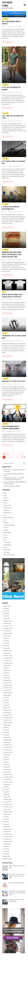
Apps (5, 493)
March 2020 (7, 797)
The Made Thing (7, 4)
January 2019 (7, 831)
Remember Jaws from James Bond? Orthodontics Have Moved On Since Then (12, 254)
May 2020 (6, 792)
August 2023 (7, 695)
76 (11, 457)
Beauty (5, 498)
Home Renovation (8, 517)
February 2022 (7, 740)
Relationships (7, 532)
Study (5, 537)
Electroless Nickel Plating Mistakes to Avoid (14, 474)
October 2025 (7, 631)
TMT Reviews (5, 19)
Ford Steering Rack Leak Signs (12, 486)
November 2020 (8, 777)
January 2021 (7, 772)
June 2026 (6, 611)
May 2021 (6, 762)
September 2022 (8, 722)
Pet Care (6, 527)
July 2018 (6, 846)
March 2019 (7, 826)
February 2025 (7, 650)
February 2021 (7, 769)
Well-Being (7, 552)
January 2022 (7, 742)
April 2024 (6, 675)
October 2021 (7, 750)
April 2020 (6, 794)
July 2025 (6, 638)
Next (22, 457)
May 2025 (6, 643)
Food (4, 292)
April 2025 (6, 645)
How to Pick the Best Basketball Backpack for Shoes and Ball (15, 482)
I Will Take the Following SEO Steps (13, 117)
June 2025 (6, 640)
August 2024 (7, 665)
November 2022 (8, 717)
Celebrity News (8, 507)
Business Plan (7, 505)
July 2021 (6, 757)
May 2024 (6, 673)
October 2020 (7, 779)
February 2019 (7, 829)
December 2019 (8, 804)
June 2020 (6, 789)
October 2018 (7, 839)
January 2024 (7, 683)
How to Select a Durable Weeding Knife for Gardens (14, 470)
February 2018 (7, 859)
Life (5, 520)
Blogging (5, 333)
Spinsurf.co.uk (6, 957)
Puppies (6, 530)
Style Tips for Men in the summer (11, 88)
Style (5, 540)
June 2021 (6, 759)
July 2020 (6, 787)
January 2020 (7, 802)
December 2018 (8, 834)
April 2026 (6, 616)
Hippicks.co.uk (6, 960)
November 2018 (8, 836)
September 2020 (8, 782)
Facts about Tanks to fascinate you (13, 162)
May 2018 (6, 851)
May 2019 (6, 821)
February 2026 (7, 621)
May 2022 (6, 732)
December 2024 (8, 655)
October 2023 (7, 690)
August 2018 (7, 844)
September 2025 (8, 633)
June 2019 (6, 819)
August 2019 (7, 814)
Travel (5, 547)
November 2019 (8, 807)
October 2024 (7, 660)
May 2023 (6, 702)
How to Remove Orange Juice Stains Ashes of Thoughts (12, 295)
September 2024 (8, 663)
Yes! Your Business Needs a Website (11, 22)
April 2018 (6, 854)
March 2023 (7, 707)
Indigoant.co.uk (6, 962)
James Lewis (14, 340)
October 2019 (7, 809)
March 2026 (7, 618)
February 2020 (7, 799)
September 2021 (8, 752)
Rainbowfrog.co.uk (7, 969)
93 (17, 457)
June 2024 (6, 670)
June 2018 (6, 849)
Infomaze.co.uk (6, 966)
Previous (6, 454)
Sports (5, 535)
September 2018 (8, 841)
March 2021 (7, 767)
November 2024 (8, 658)
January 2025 (7, 653)
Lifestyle (6, 522)
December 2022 (8, 715)
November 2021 (8, 747)
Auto (5, 495)
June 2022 (6, 730)
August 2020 (7, 784)
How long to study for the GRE (13, 381)
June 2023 (6, 700)
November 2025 (8, 628)
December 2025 (8, 626)
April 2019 (6, 824)
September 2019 (8, 812)
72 (20, 454)
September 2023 (8, 693)
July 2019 (6, 816)
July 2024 (6, 668)
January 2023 (7, 712)
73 (23, 454)
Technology (7, 542)
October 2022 (7, 720)
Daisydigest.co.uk (6, 959)
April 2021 (6, 764)
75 (7, 457)
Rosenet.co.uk (6, 964)
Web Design (7, 550)
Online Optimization (9, 525)
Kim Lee (14, 26)
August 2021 (7, 755)
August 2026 (7, 606)
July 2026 (6, 608)
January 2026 (7, 623)
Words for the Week (9, 555)
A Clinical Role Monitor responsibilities (10, 208)
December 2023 (8, 685)
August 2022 (7, 725)
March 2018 (7, 856)
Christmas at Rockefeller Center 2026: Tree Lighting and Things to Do (14, 478)
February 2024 (7, 680)
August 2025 (7, 636)
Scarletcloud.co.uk (7, 967)
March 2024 (7, 678)
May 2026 (6, 613)
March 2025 (7, 648)
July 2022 (6, 727)
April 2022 (6, 735)
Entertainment (8, 512)
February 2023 (7, 710)
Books (5, 503)
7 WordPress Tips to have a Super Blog (14, 336)
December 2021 (8, 745)
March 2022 (7, 737)
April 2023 (6, 705)
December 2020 (8, 774)
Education (6, 510)
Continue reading (8, 42)
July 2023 (6, 698)
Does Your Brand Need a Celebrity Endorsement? (11, 427)
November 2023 (8, 688)
